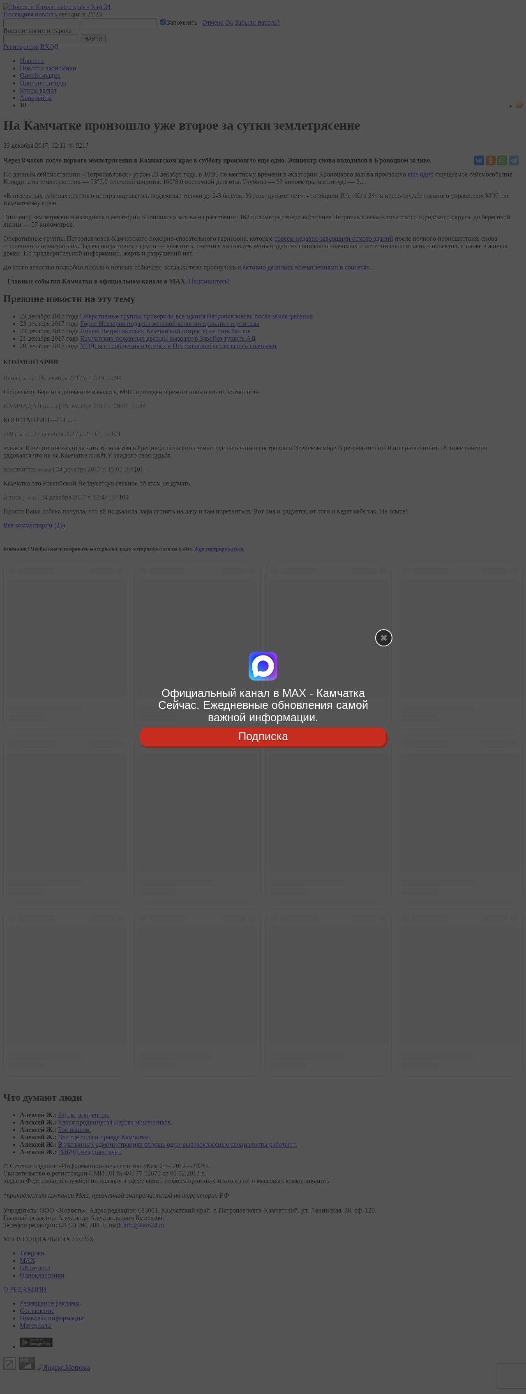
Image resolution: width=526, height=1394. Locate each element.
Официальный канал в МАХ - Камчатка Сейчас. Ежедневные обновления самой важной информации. (263, 705)
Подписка (263, 736)
